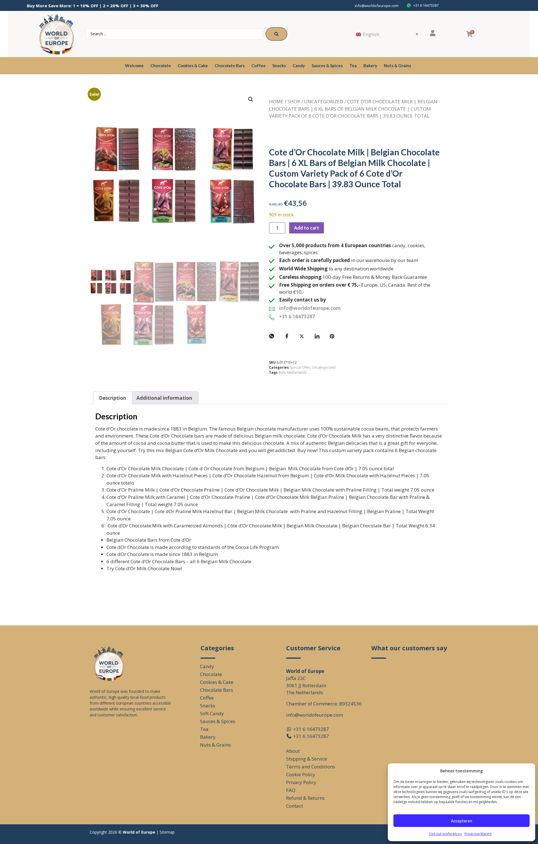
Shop (293, 101)
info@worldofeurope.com (376, 5)
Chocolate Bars (230, 65)
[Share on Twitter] (301, 336)
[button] (251, 99)
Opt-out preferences (445, 833)
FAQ (290, 790)
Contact (294, 806)
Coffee (258, 65)
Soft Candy (212, 713)
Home (276, 101)
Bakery (370, 65)
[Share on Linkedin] (317, 336)
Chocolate (160, 65)
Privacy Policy (301, 782)
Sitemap (167, 832)
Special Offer (300, 367)
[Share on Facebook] (286, 336)
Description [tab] (112, 398)
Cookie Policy (300, 774)
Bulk (282, 372)
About (293, 751)
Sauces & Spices (327, 65)
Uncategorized (323, 101)
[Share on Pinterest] (332, 336)
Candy (299, 65)
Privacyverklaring (478, 833)
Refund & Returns (305, 798)
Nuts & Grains (397, 65)
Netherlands (297, 372)
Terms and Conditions (310, 766)
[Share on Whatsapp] (271, 336)
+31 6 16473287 (297, 316)
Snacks (279, 65)
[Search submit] (276, 34)
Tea (353, 65)
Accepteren (461, 820)
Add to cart (306, 228)
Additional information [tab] (164, 398)
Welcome (134, 65)
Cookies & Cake (193, 65)
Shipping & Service (306, 759)
